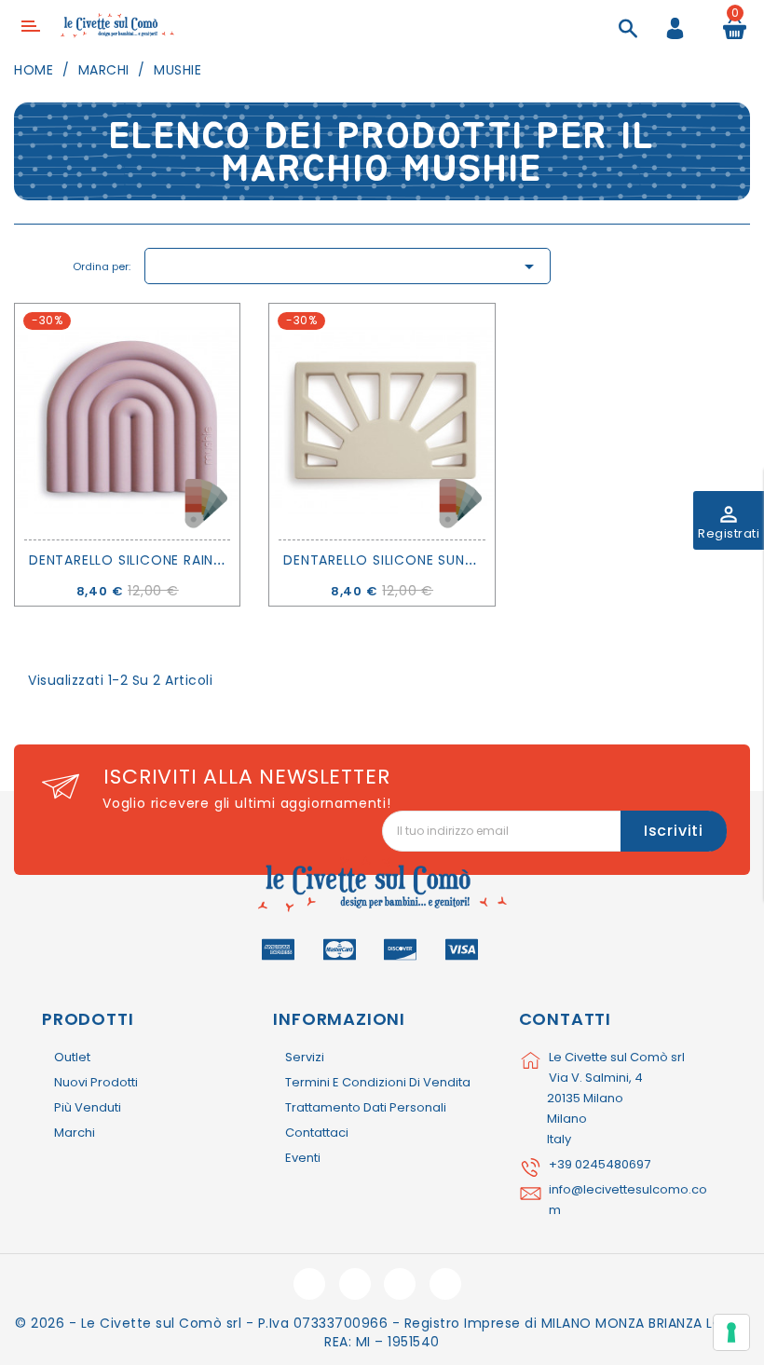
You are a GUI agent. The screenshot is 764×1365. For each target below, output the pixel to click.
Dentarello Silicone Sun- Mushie (404, 560)
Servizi (304, 1057)
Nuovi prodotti (96, 1082)
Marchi (74, 1132)
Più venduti (87, 1107)
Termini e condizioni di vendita (378, 1082)
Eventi (303, 1158)
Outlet (72, 1057)
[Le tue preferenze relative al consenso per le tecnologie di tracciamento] (731, 1332)
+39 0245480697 (599, 1164)
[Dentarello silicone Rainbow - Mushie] (127, 421)
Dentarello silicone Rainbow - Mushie (171, 560)
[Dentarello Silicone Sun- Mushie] (381, 421)
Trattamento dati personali (365, 1107)
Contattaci (316, 1132)
